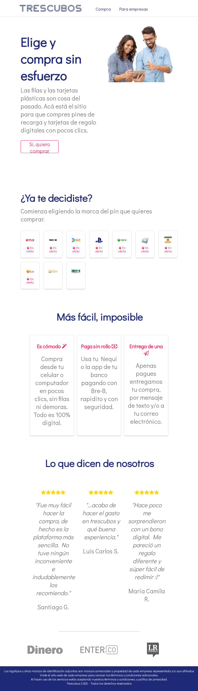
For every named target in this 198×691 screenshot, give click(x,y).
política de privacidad (152, 679)
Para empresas (133, 9)
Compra (103, 9)
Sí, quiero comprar (39, 147)
